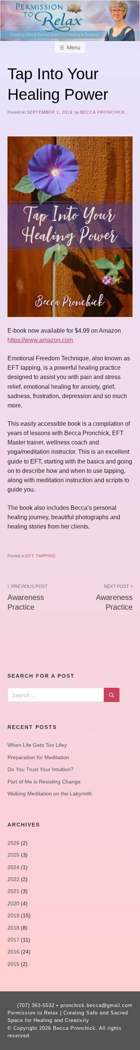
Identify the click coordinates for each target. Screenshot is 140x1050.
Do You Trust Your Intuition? (40, 769)
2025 (13, 855)
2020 (13, 903)
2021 (13, 891)
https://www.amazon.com (40, 340)
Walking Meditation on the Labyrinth (49, 794)
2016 (13, 952)
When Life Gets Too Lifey (37, 745)
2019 (13, 915)
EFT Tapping (40, 556)
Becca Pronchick (102, 112)
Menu (73, 47)
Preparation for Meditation (38, 757)
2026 (13, 843)
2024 (13, 867)
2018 (13, 928)
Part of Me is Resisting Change (44, 782)
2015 (13, 964)
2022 (13, 879)
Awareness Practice (27, 597)
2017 (13, 940)
